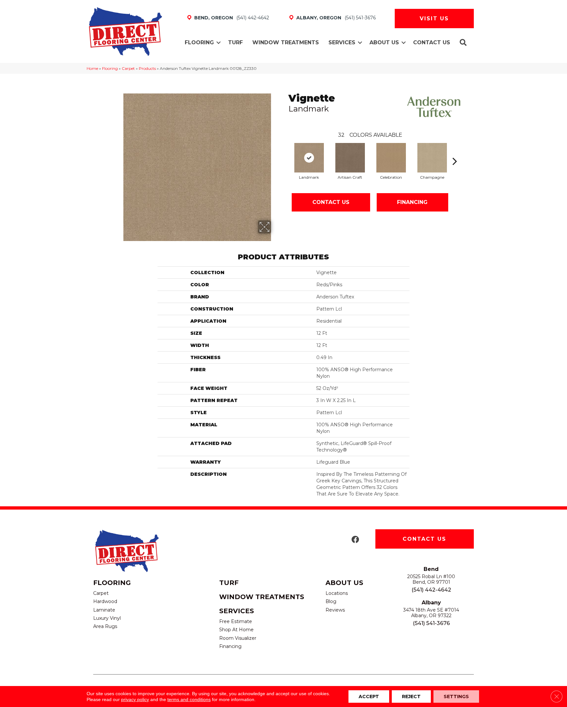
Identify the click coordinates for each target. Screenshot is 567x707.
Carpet (128, 68)
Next (455, 151)
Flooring (199, 42)
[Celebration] (391, 157)
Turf (235, 42)
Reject (411, 696)
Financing (412, 202)
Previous (285, 151)
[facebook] (355, 540)
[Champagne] (432, 157)
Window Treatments (285, 42)
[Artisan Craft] (350, 157)
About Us (384, 42)
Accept (369, 696)
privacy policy (135, 699)
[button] (218, 42)
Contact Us (431, 42)
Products (147, 68)
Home (92, 68)
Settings (456, 696)
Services (341, 42)
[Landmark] (309, 157)
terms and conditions (189, 699)
